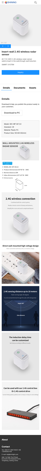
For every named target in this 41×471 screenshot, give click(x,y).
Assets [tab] (32, 88)
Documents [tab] (19, 88)
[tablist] (20, 88)
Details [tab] (6, 88)
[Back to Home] (10, 2)
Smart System (8, 65)
